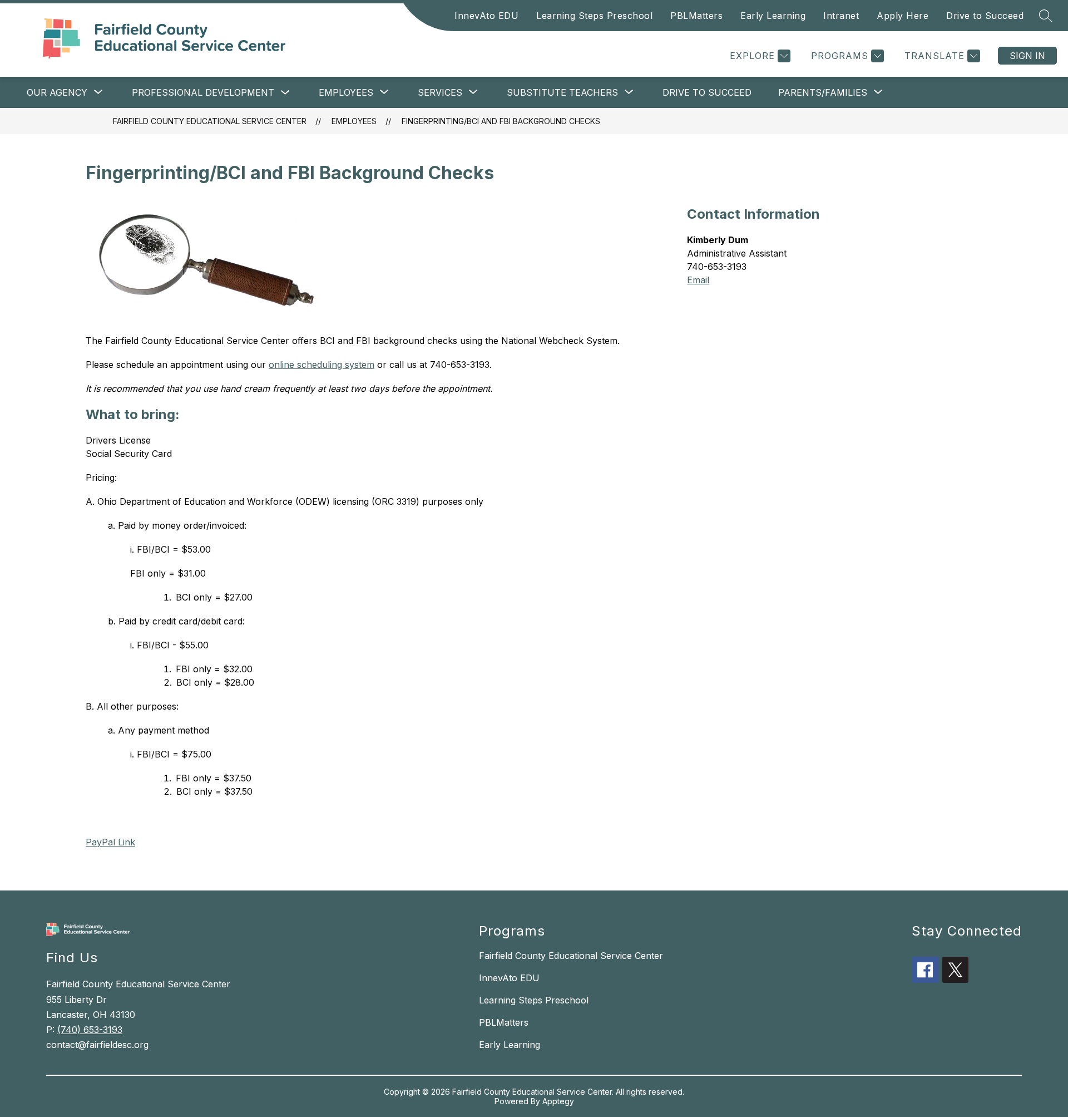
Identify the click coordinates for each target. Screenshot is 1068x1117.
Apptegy (558, 1101)
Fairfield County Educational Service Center (209, 121)
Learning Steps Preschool (594, 15)
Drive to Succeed (985, 15)
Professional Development (203, 92)
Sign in (1027, 55)
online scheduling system (321, 364)
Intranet (841, 15)
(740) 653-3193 (89, 1029)
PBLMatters (696, 15)
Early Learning (772, 15)
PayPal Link (110, 842)
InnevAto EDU (486, 15)
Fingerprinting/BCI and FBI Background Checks (501, 121)
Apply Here (902, 15)
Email (698, 280)
